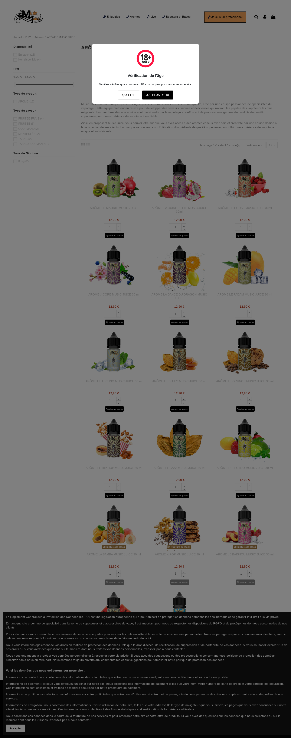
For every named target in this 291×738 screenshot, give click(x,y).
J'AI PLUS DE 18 (157, 95)
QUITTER (128, 95)
